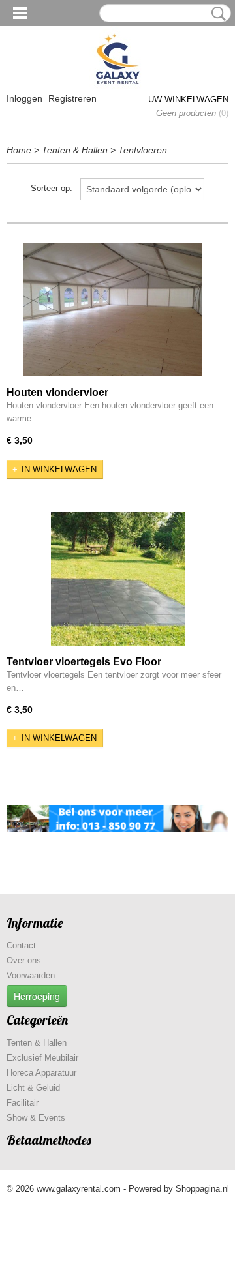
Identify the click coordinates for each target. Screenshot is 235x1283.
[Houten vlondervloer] (113, 309)
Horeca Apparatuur (41, 1073)
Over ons (24, 960)
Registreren (72, 98)
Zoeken (216, 13)
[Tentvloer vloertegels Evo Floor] (117, 579)
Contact (21, 945)
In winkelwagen (59, 469)
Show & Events (36, 1118)
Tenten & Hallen (75, 150)
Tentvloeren (142, 150)
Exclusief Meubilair (42, 1058)
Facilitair (23, 1103)
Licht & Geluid (33, 1088)
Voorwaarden (31, 975)
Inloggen (24, 98)
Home (19, 150)
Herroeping (37, 996)
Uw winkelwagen (188, 99)
